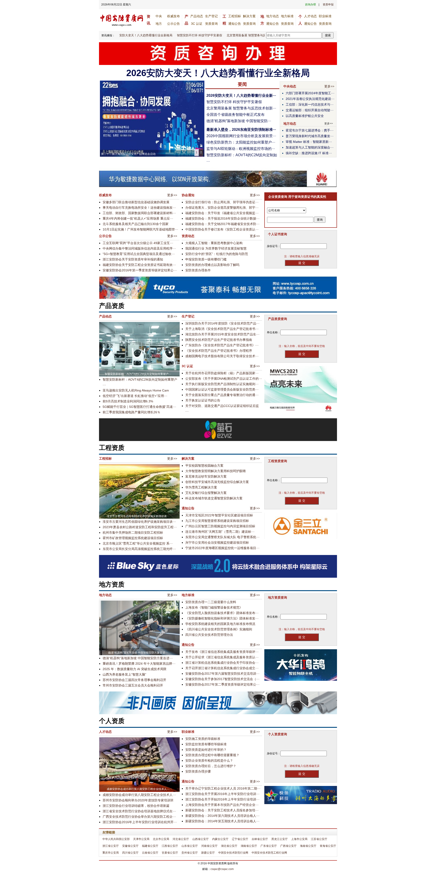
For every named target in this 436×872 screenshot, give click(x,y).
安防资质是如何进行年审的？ (206, 749)
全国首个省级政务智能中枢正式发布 (235, 114)
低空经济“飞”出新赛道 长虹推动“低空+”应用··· (135, 396)
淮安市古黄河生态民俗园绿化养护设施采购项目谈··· (139, 521)
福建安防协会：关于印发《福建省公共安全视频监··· (222, 213)
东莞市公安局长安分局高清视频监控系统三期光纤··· (139, 549)
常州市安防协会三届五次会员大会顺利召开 (133, 685)
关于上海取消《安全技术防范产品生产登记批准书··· (222, 329)
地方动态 (272, 16)
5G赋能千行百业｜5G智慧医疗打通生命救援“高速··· (139, 407)
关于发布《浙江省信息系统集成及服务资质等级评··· (222, 652)
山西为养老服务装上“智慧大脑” (124, 674)
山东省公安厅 (189, 845)
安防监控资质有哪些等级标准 (206, 744)
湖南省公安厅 (249, 845)
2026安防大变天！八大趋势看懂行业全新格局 (134, 35)
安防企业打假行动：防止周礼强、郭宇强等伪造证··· (222, 202)
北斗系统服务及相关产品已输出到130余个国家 (135, 224)
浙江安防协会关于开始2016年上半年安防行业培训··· (222, 799)
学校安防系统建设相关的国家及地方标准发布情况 (220, 624)
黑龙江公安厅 (279, 839)
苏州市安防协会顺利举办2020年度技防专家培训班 (138, 800)
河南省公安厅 (209, 845)
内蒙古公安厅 (220, 839)
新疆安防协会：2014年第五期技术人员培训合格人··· (222, 821)
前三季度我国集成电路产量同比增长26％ (131, 412)
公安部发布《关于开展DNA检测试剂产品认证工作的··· (223, 378)
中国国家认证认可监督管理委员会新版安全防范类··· (222, 389)
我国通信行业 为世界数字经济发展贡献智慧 (216, 248)
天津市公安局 (141, 839)
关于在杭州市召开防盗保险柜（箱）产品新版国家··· (222, 373)
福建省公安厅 (150, 845)
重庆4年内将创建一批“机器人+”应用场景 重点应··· (138, 218)
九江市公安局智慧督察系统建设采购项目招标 (217, 521)
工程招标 (234, 16)
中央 (159, 16)
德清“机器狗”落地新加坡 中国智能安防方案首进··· (138, 658)
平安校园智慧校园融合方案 (204, 465)
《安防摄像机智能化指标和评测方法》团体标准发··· (222, 618)
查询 (320, 219)
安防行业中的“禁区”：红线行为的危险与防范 (216, 254)
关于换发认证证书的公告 (202, 400)
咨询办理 (310, 4)
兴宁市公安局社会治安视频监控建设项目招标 (217, 542)
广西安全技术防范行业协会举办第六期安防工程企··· (139, 816)
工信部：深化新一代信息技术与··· (310, 104)
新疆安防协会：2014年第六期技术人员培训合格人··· (222, 816)
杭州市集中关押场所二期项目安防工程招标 (133, 532)
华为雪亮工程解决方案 (201, 487)
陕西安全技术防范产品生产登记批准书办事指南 (218, 340)
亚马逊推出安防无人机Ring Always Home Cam (136, 390)
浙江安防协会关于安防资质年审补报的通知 (133, 259)
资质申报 (328, 4)
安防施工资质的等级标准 (202, 739)
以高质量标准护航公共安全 (305, 116)
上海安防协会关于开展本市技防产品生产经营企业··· (222, 805)
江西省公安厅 (170, 845)
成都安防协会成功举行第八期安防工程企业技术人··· (139, 795)
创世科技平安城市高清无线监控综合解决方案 (217, 482)
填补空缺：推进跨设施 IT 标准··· (309, 153)
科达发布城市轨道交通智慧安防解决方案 (214, 498)
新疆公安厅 (208, 852)
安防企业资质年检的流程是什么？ (209, 760)
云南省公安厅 (150, 852)
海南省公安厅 (308, 845)
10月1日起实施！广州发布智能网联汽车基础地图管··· (140, 229)
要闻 (242, 84)
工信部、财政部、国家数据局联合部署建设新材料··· (139, 213)
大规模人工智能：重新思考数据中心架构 (214, 243)
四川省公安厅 (130, 852)
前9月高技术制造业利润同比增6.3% (128, 401)
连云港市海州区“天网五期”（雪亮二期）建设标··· (220, 531)
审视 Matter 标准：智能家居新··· (309, 142)
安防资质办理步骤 (198, 771)
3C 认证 (196, 23)
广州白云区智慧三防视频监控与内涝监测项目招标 (220, 526)
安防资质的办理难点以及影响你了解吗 (212, 265)
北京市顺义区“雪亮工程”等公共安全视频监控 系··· (138, 543)
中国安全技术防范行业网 (233, 852)
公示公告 (173, 23)
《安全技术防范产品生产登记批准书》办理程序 (218, 350)
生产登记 (211, 16)
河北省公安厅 (181, 839)
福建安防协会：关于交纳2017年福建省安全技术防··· (222, 224)
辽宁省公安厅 (240, 839)
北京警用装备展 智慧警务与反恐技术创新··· (241, 108)
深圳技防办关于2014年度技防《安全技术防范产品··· (222, 323)
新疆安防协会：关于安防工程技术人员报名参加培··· (222, 810)
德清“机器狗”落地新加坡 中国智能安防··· (238, 121)
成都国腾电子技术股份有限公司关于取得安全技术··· (222, 356)
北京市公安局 (161, 839)
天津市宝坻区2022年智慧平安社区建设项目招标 (219, 515)
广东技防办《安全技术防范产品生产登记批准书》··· (222, 345)
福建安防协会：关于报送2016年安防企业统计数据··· (222, 218)
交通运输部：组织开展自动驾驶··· (310, 110)
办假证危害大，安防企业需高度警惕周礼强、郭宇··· (222, 207)
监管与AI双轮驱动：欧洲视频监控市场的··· (240, 149)
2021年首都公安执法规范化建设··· (310, 99)
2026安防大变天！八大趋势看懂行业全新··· (241, 95)
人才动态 (310, 16)
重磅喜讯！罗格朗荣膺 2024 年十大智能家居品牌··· (139, 663)
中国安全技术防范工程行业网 (269, 852)
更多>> (329, 86)
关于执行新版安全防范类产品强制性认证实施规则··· (222, 384)
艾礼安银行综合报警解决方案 (206, 493)
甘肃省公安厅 (170, 852)
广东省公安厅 (268, 845)
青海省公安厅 (328, 845)
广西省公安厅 (288, 845)
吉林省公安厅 (260, 839)
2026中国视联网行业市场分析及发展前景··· (241, 136)
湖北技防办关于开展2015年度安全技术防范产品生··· (222, 334)
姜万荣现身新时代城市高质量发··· (310, 136)
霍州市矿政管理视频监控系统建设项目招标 (133, 538)
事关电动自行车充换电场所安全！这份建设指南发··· (139, 207)
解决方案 (249, 16)
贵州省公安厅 (189, 852)
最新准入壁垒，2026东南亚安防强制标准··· (241, 129)
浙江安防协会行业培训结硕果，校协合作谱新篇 (136, 806)
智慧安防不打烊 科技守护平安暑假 (190, 35)
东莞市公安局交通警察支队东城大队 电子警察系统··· (222, 537)
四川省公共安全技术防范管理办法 (209, 635)
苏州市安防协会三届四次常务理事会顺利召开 (134, 680)
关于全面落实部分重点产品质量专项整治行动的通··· (222, 395)
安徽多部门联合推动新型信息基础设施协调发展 (136, 202)
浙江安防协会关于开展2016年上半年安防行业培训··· (222, 794)
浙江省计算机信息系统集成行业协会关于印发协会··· (222, 662)
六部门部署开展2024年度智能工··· (310, 93)
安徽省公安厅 (130, 845)
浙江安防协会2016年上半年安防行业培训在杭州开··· (140, 822)
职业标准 (325, 16)
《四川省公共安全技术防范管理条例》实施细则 (218, 629)
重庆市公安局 (110, 852)
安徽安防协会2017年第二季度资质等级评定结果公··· (222, 684)
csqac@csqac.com (222, 869)
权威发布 (173, 16)
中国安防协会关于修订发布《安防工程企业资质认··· (222, 229)
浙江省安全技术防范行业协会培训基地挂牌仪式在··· (139, 811)
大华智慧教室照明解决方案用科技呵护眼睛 (215, 471)
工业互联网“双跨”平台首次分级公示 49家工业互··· (138, 243)
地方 (159, 23)
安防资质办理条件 (198, 270)
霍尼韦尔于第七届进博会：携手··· (310, 130)
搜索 (328, 35)
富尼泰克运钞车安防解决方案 (206, 476)
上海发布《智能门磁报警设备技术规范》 (214, 607)
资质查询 (211, 23)
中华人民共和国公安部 (116, 839)
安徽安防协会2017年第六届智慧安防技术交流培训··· (222, 673)
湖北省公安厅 (229, 845)
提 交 (301, 263)
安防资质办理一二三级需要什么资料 (210, 602)
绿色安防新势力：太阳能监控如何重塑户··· (240, 142)
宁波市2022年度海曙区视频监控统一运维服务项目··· (222, 548)
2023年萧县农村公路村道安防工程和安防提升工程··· (140, 527)
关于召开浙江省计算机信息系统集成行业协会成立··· (222, 668)
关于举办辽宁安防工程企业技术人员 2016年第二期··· (222, 788)
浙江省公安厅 (110, 845)
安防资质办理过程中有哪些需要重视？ (212, 755)
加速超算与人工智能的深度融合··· (310, 147)
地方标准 (287, 16)
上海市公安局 (299, 839)
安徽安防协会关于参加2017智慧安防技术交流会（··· (222, 679)
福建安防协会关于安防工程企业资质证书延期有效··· (139, 265)
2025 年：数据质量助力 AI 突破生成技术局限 (134, 669)
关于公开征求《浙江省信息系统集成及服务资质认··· (222, 657)
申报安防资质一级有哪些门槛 (206, 259)
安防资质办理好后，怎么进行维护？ (210, 766)
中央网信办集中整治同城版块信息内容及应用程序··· (139, 248)
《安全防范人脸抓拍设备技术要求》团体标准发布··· (222, 613)
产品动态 (196, 16)
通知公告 (234, 23)
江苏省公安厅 (319, 839)
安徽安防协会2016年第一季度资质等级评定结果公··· (140, 270)
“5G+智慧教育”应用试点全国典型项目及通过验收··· (139, 254)
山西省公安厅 (200, 839)
